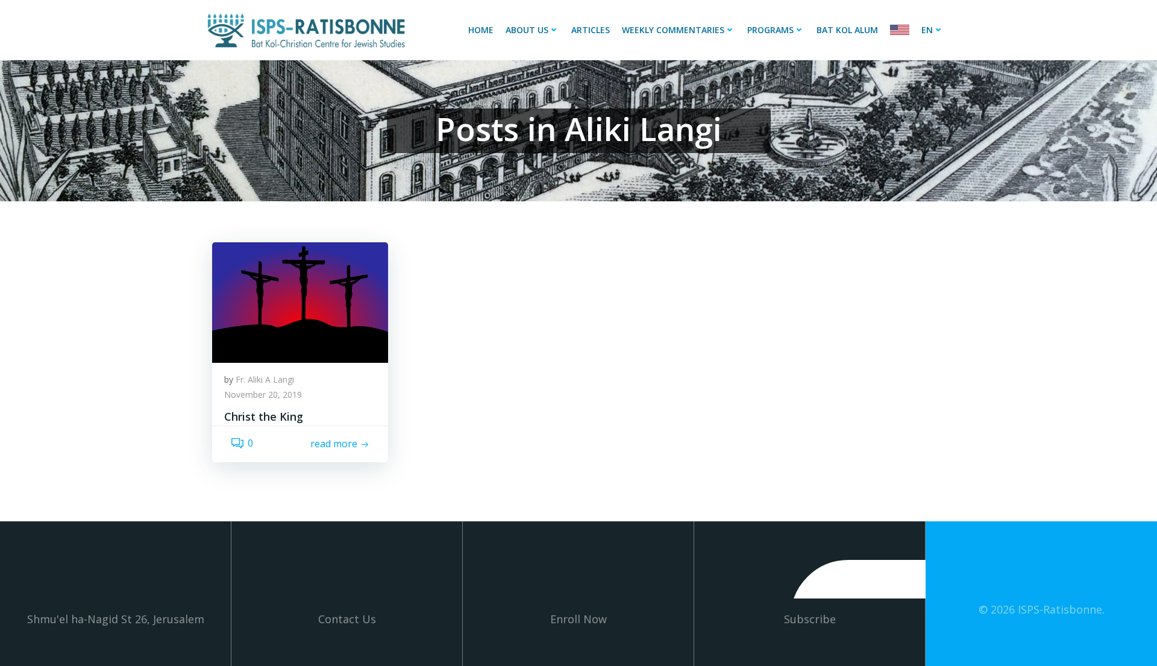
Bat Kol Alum (847, 30)
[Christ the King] (300, 301)
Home (481, 30)
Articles (590, 30)
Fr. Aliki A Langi (265, 379)
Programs (770, 30)
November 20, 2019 (263, 394)
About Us (527, 30)
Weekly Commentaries (673, 30)
